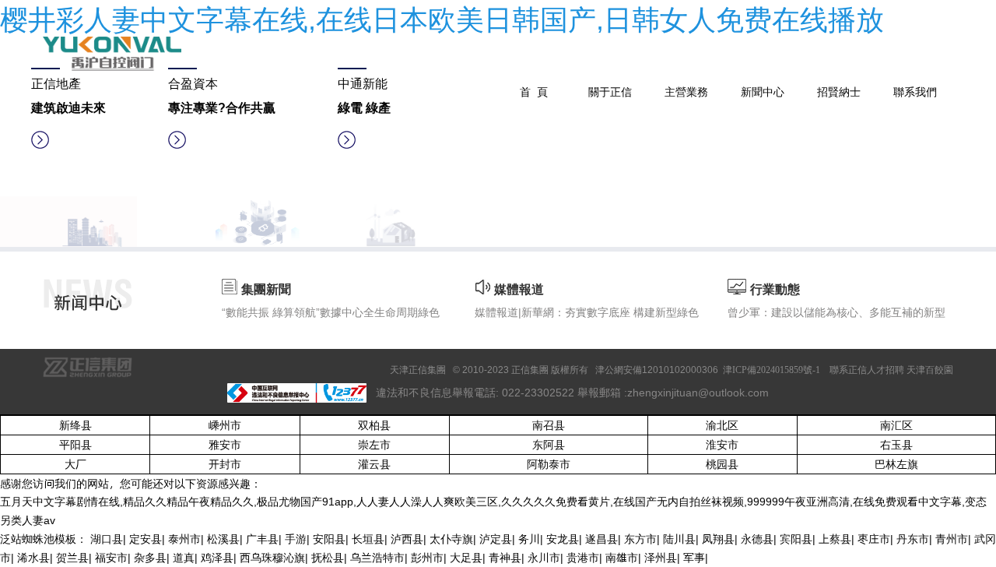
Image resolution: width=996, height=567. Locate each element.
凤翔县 (718, 538)
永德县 (757, 538)
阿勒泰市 (548, 463)
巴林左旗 (896, 463)
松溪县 (223, 538)
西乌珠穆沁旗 (272, 557)
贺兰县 (72, 557)
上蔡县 (835, 538)
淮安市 (722, 444)
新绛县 (75, 424)
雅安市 (225, 444)
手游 (296, 538)
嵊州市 (225, 424)
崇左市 (374, 444)
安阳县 (329, 538)
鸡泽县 (217, 557)
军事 (694, 557)
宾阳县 (796, 538)
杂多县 (150, 557)
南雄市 (621, 557)
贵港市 (582, 557)
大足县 (466, 557)
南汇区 (896, 424)
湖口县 (106, 538)
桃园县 (722, 463)
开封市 (225, 463)
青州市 (951, 538)
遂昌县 (601, 538)
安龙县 (562, 538)
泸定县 (495, 538)
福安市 (111, 557)
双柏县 (374, 424)
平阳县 (75, 444)
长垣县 (368, 538)
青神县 (505, 557)
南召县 (548, 424)
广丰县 (262, 538)
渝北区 (722, 424)
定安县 (145, 538)
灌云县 (374, 463)
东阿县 (548, 444)
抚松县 (327, 557)
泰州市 (184, 538)
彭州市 (427, 557)
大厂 (75, 463)
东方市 (640, 538)
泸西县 (407, 538)
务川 (529, 538)
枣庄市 (873, 538)
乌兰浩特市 (377, 557)
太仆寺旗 (451, 538)
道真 (184, 557)
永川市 (544, 557)
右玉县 (896, 444)
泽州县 (660, 557)
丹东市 (912, 538)
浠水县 (33, 557)
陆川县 (679, 538)
